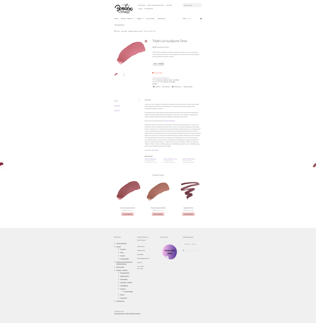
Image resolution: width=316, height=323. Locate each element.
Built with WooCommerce (133, 313)
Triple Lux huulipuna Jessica (170, 159)
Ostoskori (123, 249)
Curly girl (140, 8)
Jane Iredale (169, 5)
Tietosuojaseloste (119, 25)
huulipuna (165, 81)
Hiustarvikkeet (141, 5)
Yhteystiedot (124, 279)
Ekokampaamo (124, 276)
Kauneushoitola (124, 273)
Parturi (122, 294)
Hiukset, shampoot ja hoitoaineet (155, 5)
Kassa (122, 252)
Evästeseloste (161, 18)
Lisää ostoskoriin (127, 214)
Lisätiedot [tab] (117, 106)
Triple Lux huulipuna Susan (188, 159)
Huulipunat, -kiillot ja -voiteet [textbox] (192, 244)
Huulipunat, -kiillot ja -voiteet (135, 31)
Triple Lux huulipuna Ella (150, 159)
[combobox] (192, 244)
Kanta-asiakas (150, 18)
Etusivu (116, 18)
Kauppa (139, 18)
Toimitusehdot (124, 259)
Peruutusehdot (128, 291)
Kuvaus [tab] (116, 101)
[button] (146, 41)
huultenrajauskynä (170, 121)
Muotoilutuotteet (149, 8)
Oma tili (122, 255)
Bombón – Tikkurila (126, 18)
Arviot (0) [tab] (116, 110)
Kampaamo (123, 298)
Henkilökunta (124, 285)
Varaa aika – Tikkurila (126, 282)
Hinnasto (123, 289)
